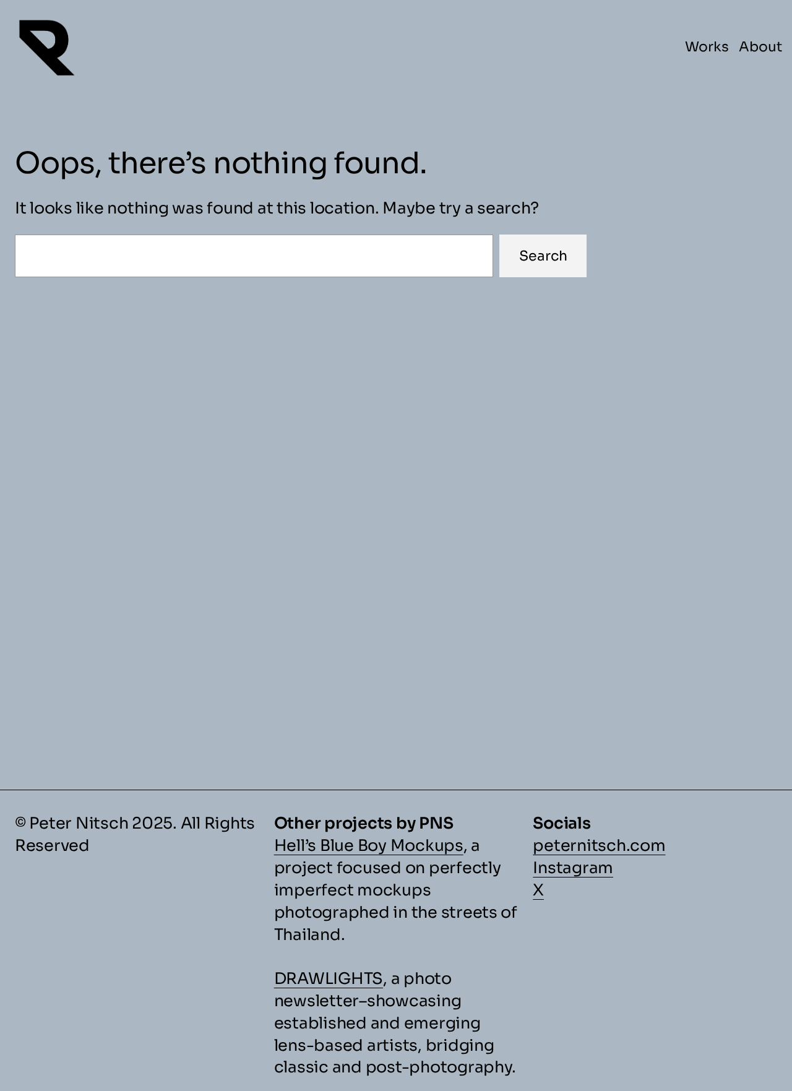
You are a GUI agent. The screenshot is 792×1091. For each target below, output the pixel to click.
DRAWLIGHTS (328, 978)
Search (543, 256)
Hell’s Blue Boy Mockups (368, 845)
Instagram (573, 868)
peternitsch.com (599, 845)
